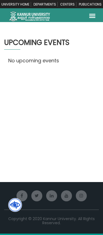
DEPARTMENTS (45, 4)
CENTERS (67, 4)
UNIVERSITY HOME (15, 4)
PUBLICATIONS (90, 4)
